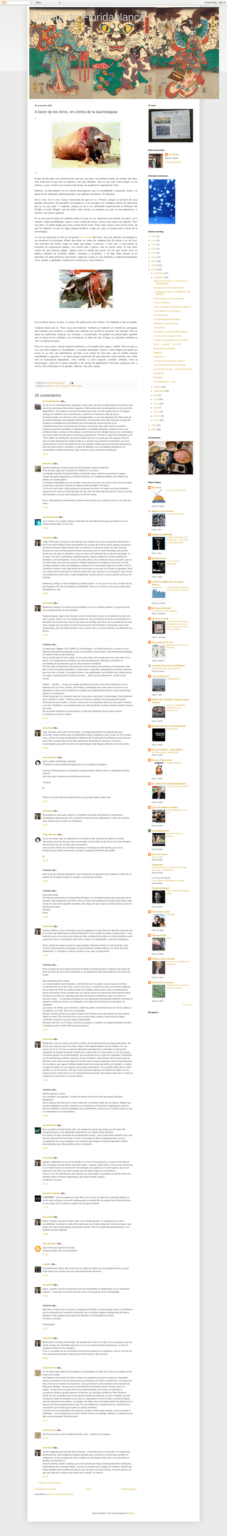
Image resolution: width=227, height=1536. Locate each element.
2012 (154, 257)
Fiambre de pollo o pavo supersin (166, 668)
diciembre (159, 273)
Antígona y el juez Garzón (165, 323)
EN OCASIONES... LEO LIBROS (167, 750)
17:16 (45, 1207)
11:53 (45, 860)
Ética (58, 386)
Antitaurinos (50, 386)
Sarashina (48, 537)
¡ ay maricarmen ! (161, 676)
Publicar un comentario (50, 1483)
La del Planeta (50, 1125)
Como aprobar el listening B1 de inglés (168, 880)
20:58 (45, 593)
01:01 (45, 718)
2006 (154, 429)
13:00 (45, 881)
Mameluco (48, 463)
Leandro (47, 1264)
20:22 (45, 1148)
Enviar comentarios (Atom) (61, 1494)
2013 (154, 253)
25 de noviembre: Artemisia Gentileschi (172, 307)
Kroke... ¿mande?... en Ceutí (167, 344)
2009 (154, 265)
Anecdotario (159, 327)
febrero (157, 416)
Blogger (131, 1513)
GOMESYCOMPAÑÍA (162, 534)
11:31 (45, 825)
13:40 (45, 454)
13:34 (45, 917)
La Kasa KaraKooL (161, 878)
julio (156, 395)
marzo (157, 412)
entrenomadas (50, 757)
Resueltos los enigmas (164, 348)
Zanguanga (157, 864)
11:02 (45, 801)
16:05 (45, 1080)
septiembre (159, 391)
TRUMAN (171, 914)
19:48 (45, 1234)
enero (157, 420)
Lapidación (158, 373)
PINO (169, 938)
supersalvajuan (50, 517)
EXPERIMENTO (174, 679)
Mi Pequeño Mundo (161, 608)
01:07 (45, 1328)
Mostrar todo (187, 1005)
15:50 (45, 1296)
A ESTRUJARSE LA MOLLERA (165, 752)
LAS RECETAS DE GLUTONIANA (168, 666)
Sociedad (65, 386)
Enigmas (157, 352)
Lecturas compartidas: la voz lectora (170, 340)
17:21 (45, 1254)
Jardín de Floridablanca (90, 17)
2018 (154, 240)
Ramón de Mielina (51, 1193)
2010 (154, 261)
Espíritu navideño (174, 763)
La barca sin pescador (176, 490)
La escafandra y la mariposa (167, 311)
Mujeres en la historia (162, 511)
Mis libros (157, 487)
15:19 (45, 1030)
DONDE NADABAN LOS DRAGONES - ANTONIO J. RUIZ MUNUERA (177, 540)
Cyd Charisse (49, 1368)
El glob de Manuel (160, 888)
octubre (158, 387)
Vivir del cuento (159, 854)
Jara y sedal (157, 857)
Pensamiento (172, 729)
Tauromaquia (76, 386)
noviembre (159, 277)
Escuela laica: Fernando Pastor (168, 288)
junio (156, 399)
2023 (154, 236)
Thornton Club (159, 935)
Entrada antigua (129, 1489)
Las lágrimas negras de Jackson (169, 361)
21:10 (45, 1184)
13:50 (45, 507)
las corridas (86, 237)
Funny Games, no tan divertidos (168, 298)
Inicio (88, 1489)
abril (156, 407)
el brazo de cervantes (163, 982)
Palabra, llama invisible (163, 959)
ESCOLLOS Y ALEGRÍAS (178, 786)
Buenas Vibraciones (162, 760)
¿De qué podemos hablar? (165, 807)
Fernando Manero (51, 401)
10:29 (45, 748)
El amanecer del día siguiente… (165, 611)
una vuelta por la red (162, 642)
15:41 (45, 1476)
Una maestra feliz (161, 912)
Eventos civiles (160, 315)
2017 (154, 244)
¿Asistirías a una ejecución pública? (170, 332)
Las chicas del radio (175, 514)
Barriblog (157, 377)
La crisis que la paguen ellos (167, 336)
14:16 (45, 528)
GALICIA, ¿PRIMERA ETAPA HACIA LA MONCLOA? (176, 708)
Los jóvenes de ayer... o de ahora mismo (172, 369)
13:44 (45, 955)
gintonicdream (159, 558)
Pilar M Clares (50, 1243)
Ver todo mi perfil (173, 162)
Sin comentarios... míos (164, 381)
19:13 (45, 1115)
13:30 (45, 1275)
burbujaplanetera (160, 831)
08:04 (45, 1358)
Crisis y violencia (161, 302)
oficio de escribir (160, 618)
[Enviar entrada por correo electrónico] (71, 383)
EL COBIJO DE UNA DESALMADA (169, 783)
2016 (154, 249)
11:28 (45, 1438)
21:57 (45, 635)
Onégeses (158, 356)
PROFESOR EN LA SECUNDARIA (169, 726)
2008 (154, 269)
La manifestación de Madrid (166, 319)
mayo (157, 403)
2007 (154, 425)
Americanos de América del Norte (169, 365)
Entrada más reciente (45, 1489)
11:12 (45, 1420)
